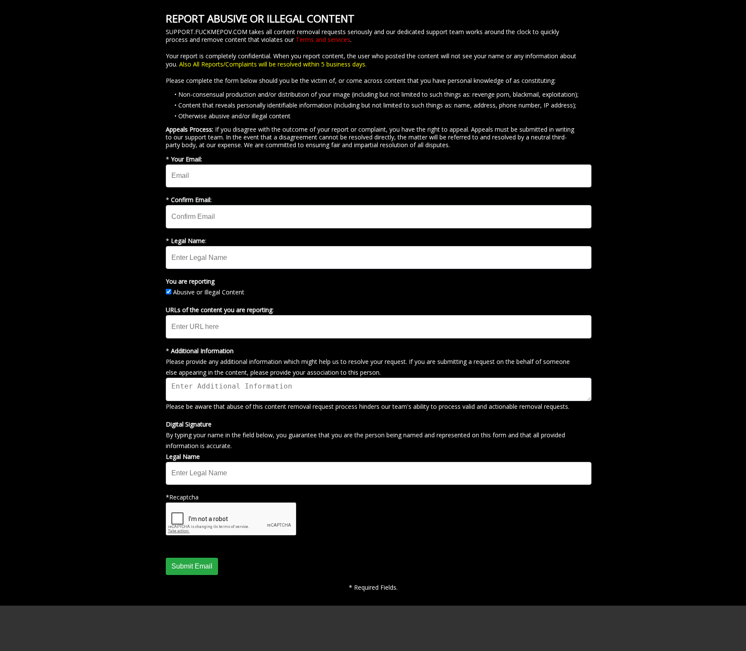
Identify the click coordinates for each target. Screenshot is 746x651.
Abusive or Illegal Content (208, 292)
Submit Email (191, 566)
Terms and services (323, 39)
